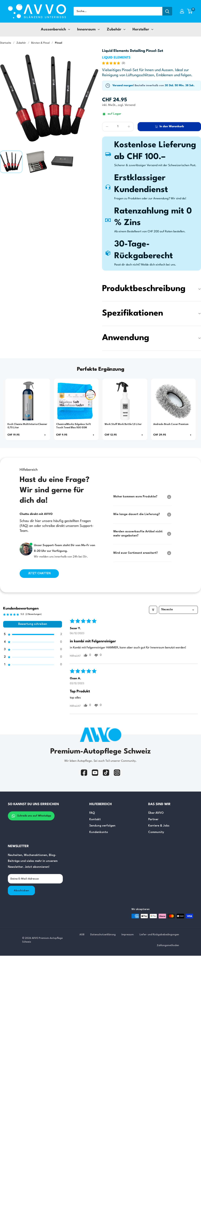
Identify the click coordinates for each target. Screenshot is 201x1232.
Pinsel (58, 43)
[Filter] (153, 610)
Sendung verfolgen (102, 825)
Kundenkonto (98, 832)
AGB (81, 935)
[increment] (128, 126)
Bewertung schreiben (32, 624)
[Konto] (182, 11)
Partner (153, 819)
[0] (189, 11)
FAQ (92, 813)
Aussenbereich (53, 29)
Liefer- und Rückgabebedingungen (159, 935)
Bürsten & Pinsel (40, 43)
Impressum (128, 935)
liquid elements (116, 57)
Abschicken (21, 890)
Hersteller (140, 29)
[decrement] (107, 126)
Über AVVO (156, 813)
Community (156, 832)
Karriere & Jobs (158, 825)
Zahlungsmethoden (168, 945)
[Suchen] (167, 11)
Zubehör (114, 29)
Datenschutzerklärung (103, 935)
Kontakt (95, 819)
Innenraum (86, 29)
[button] (189, 11)
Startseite (5, 43)
